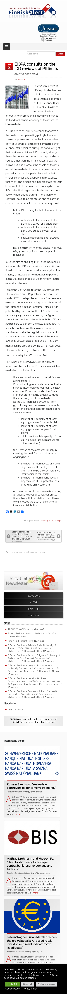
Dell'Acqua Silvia (48, 521)
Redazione (33, 596)
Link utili (33, 609)
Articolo (21, 80)
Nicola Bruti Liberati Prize (20, 641)
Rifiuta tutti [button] (27, 984)
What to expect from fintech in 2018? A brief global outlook (45, 536)
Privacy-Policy (30, 988)
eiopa (59, 521)
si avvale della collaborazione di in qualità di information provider (33, 720)
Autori (33, 602)
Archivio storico (16, 709)
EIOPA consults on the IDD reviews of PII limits (36, 68)
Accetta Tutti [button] (12, 984)
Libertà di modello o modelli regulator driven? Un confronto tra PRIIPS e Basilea (22, 536)
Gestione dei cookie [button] (46, 984)
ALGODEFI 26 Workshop (20, 629)
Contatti (33, 615)
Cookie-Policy (12, 988)
